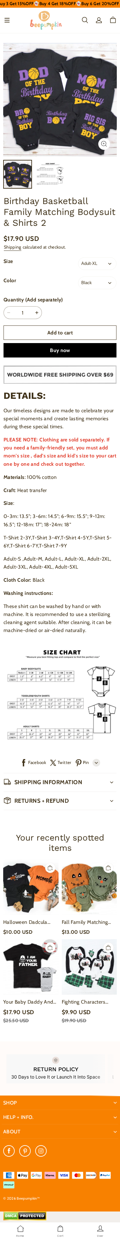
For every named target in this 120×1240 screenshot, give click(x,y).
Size (8, 261)
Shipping (12, 247)
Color (10, 280)
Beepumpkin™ (28, 1198)
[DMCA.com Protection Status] (24, 1218)
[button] (7, 20)
